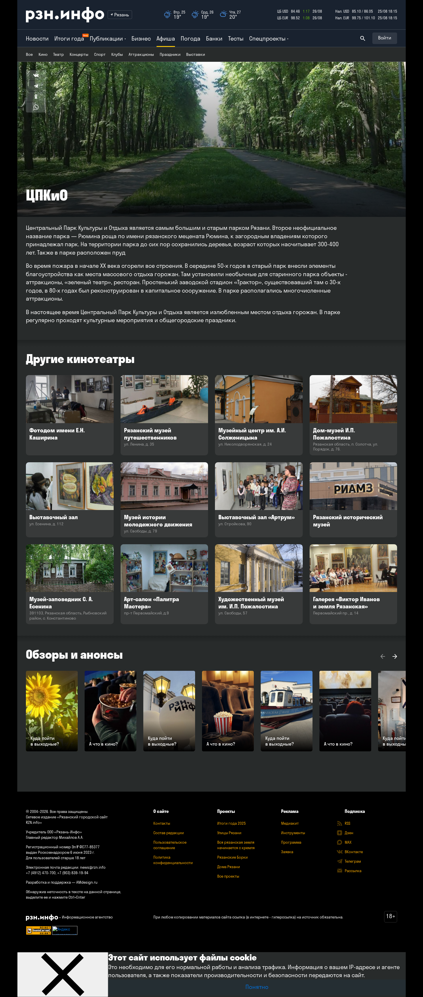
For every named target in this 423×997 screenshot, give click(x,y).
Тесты (235, 38)
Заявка (287, 851)
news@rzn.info (93, 867)
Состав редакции (168, 832)
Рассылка (353, 870)
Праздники (170, 54)
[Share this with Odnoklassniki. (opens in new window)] (36, 96)
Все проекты (228, 876)
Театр (58, 54)
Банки (214, 38)
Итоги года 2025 (231, 823)
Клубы (117, 54)
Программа (291, 842)
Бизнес (141, 38)
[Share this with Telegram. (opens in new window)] (36, 86)
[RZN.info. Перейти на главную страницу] (65, 14)
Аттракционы (141, 54)
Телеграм (353, 861)
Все (29, 54)
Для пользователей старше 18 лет (55, 857)
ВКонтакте (354, 851)
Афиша (166, 38)
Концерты (79, 54)
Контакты (161, 823)
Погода (190, 38)
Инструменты (293, 832)
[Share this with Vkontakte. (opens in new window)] (36, 75)
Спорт (100, 54)
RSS (347, 823)
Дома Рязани (228, 866)
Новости (37, 38)
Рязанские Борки (232, 857)
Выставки (195, 54)
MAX (348, 842)
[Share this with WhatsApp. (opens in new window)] (36, 107)
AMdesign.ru (87, 882)
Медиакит (290, 823)
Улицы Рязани (229, 832)
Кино (43, 54)
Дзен (349, 832)
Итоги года (69, 38)
